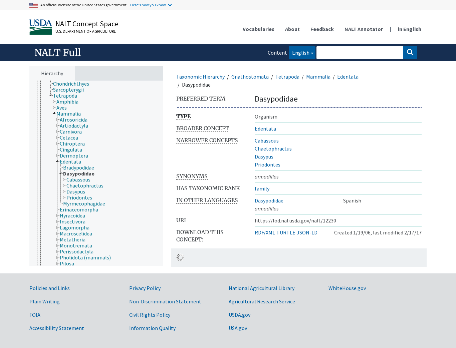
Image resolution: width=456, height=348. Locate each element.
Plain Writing (44, 301)
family (262, 188)
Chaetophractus (273, 148)
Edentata (348, 76)
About (292, 29)
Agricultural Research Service (262, 301)
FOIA (34, 314)
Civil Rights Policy (149, 314)
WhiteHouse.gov (347, 288)
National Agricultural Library (261, 288)
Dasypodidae (269, 200)
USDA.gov (239, 314)
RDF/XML (265, 232)
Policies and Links (49, 288)
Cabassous (267, 140)
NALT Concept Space (87, 23)
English (299, 52)
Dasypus (264, 156)
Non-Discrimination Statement (165, 301)
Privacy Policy (145, 288)
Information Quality (152, 328)
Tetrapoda (287, 76)
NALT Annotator (364, 29)
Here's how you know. (148, 4)
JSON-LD (307, 232)
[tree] (96, 173)
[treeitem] (74, 84)
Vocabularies (258, 29)
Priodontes (267, 164)
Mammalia (318, 76)
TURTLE (285, 232)
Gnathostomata (250, 76)
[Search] (410, 52)
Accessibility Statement (56, 328)
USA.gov (238, 328)
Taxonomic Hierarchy (200, 76)
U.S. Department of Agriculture (85, 31)
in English (409, 29)
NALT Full (57, 53)
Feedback (322, 29)
